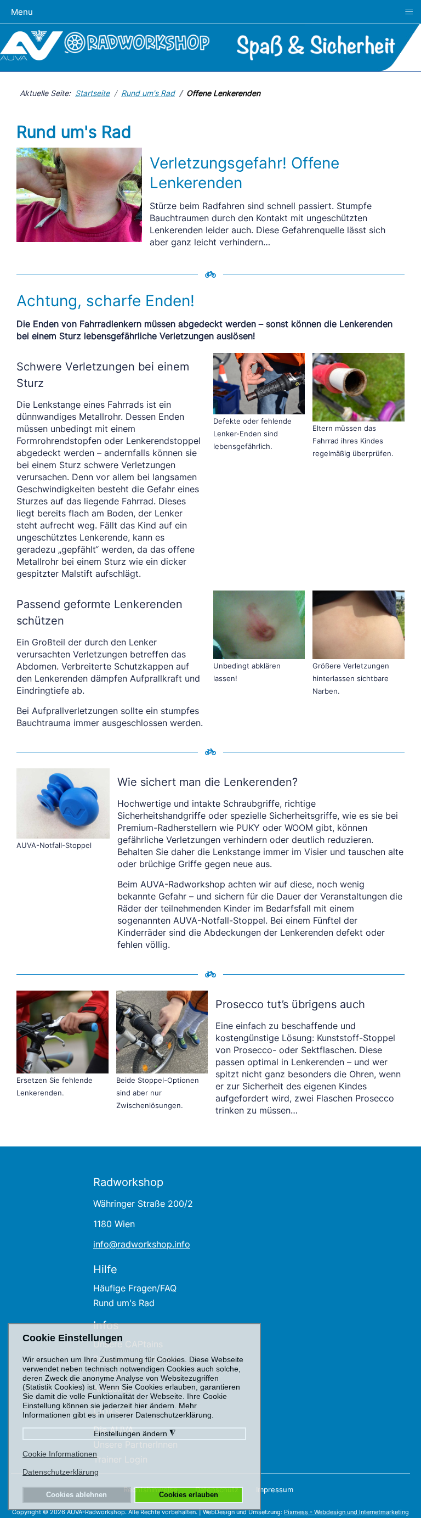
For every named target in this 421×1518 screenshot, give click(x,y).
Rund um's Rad (124, 1302)
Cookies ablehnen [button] (76, 1495)
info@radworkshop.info (141, 1244)
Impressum (274, 1489)
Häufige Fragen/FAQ (135, 1288)
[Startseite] (31, 44)
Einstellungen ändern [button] (134, 1433)
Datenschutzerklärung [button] (60, 1472)
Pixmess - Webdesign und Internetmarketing (346, 1512)
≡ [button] (409, 11)
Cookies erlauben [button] (188, 1495)
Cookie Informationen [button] (59, 1453)
